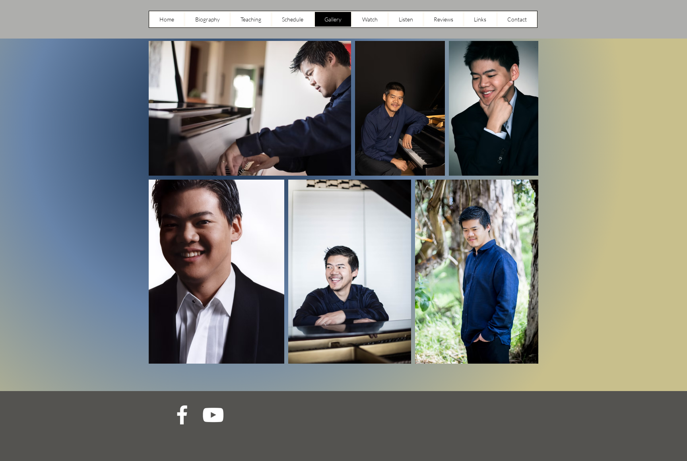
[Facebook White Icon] (182, 415)
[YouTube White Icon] (213, 415)
